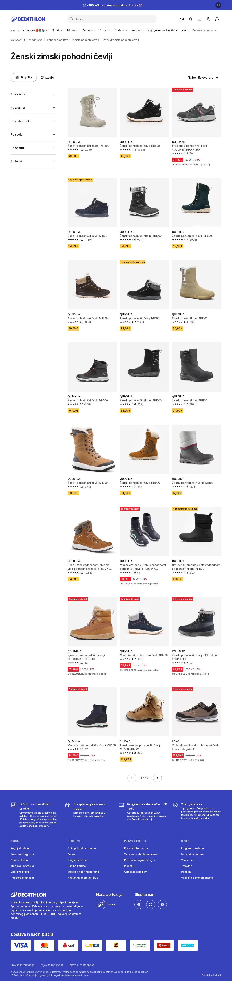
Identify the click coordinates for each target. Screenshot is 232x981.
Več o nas (187, 860)
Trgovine (186, 865)
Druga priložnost (77, 860)
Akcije (136, 30)
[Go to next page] (157, 778)
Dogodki (186, 871)
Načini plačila (19, 860)
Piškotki (129, 865)
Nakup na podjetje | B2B (82, 877)
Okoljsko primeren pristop (197, 877)
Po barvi (16, 161)
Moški (71, 30)
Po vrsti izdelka (21, 121)
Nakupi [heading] (15, 841)
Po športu (17, 148)
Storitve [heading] (74, 841)
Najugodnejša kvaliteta (162, 30)
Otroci (104, 30)
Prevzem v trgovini (22, 854)
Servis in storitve (203, 30)
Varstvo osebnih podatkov (140, 854)
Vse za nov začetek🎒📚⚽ (28, 30)
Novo (184, 30)
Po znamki (18, 108)
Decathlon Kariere (192, 854)
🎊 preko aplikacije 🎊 (112, 5)
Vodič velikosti (20, 871)
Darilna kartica (76, 865)
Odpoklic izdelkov (135, 871)
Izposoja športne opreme (83, 871)
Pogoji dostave (20, 848)
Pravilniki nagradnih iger (139, 860)
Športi (56, 30)
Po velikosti (18, 94)
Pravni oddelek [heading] (135, 841)
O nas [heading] (185, 841)
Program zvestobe (192, 848)
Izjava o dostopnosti (81, 965)
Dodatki (120, 30)
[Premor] (218, 5)
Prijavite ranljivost (51, 965)
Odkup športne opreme (81, 848)
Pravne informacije (136, 848)
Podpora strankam (22, 877)
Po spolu (16, 134)
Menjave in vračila (22, 865)
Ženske (88, 30)
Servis (71, 854)
